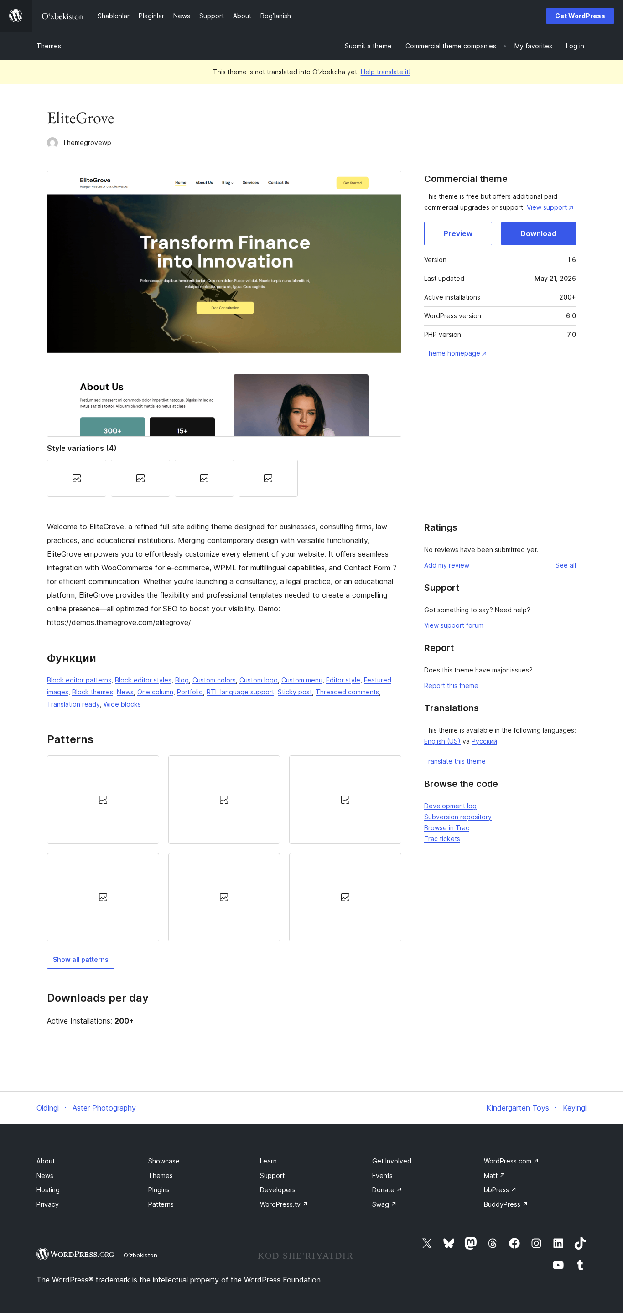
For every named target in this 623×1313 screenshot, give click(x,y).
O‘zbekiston (140, 1255)
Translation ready (73, 704)
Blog (182, 680)
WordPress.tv (284, 1204)
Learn (268, 1161)
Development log (450, 806)
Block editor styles (143, 680)
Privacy (47, 1204)
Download (538, 233)
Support (272, 1175)
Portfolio (190, 692)
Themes (48, 46)
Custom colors (214, 680)
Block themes (92, 692)
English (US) (442, 741)
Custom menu (301, 680)
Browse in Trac (446, 828)
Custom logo (258, 680)
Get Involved (391, 1161)
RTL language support (240, 692)
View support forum (453, 625)
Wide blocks (122, 704)
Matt (494, 1175)
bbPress (500, 1190)
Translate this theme (455, 761)
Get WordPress (580, 16)
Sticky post (295, 692)
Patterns (161, 1204)
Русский (484, 741)
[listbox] (224, 848)
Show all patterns (81, 959)
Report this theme (451, 685)
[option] (103, 799)
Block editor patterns (79, 680)
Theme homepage (452, 353)
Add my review (446, 565)
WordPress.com (511, 1161)
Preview (458, 233)
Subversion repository (458, 817)
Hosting (48, 1190)
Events (382, 1175)
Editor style (343, 680)
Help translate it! (385, 72)
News (125, 692)
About (45, 1161)
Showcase (164, 1161)
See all (566, 565)
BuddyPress (506, 1204)
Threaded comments (347, 692)
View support (547, 207)
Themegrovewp (86, 142)
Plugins (159, 1190)
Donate (387, 1190)
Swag (384, 1204)
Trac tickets (442, 839)
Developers (278, 1190)
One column (155, 692)
